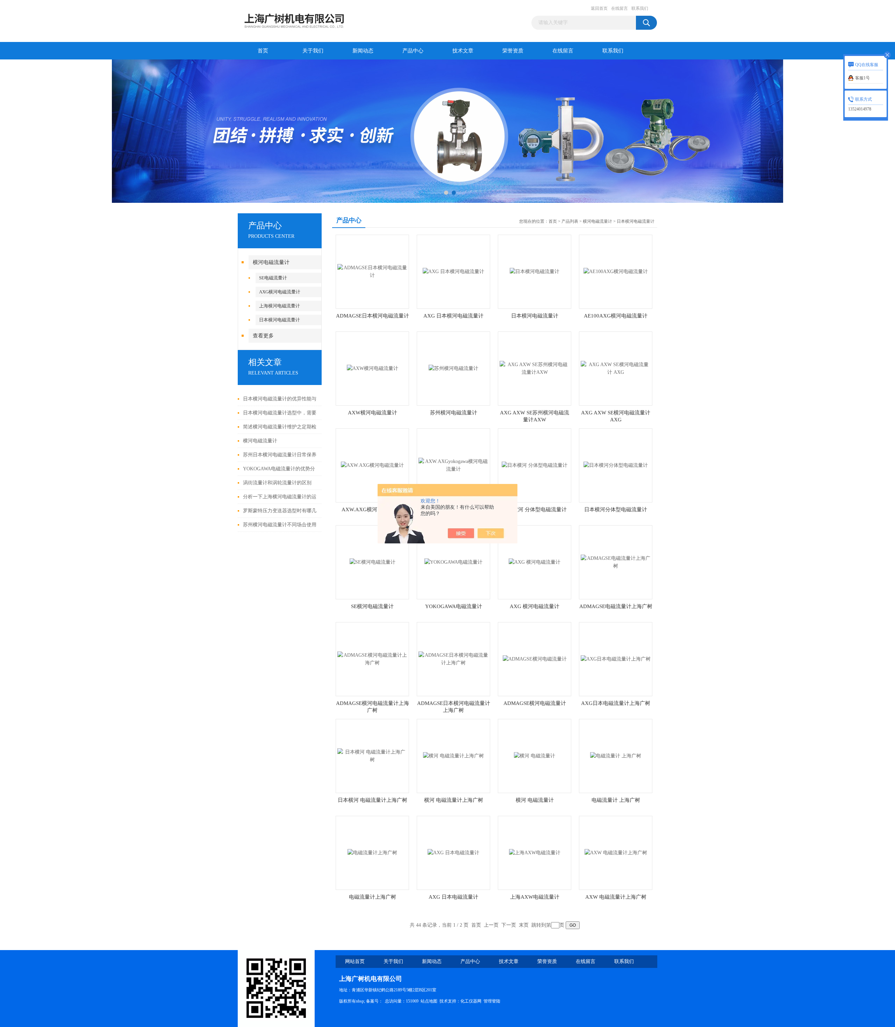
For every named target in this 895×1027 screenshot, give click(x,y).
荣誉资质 (512, 51)
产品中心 (412, 51)
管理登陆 (492, 1001)
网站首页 (355, 961)
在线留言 (619, 8)
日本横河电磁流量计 (279, 319)
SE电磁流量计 (273, 277)
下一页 (508, 925)
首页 (263, 51)
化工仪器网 (470, 1001)
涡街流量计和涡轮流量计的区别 (277, 482)
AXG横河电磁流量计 (279, 291)
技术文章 (462, 51)
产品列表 (569, 221)
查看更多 (263, 335)
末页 (524, 925)
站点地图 (429, 1001)
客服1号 (862, 78)
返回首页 (599, 8)
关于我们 (312, 51)
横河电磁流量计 (271, 262)
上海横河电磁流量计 (279, 305)
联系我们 (639, 8)
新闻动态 (362, 51)
